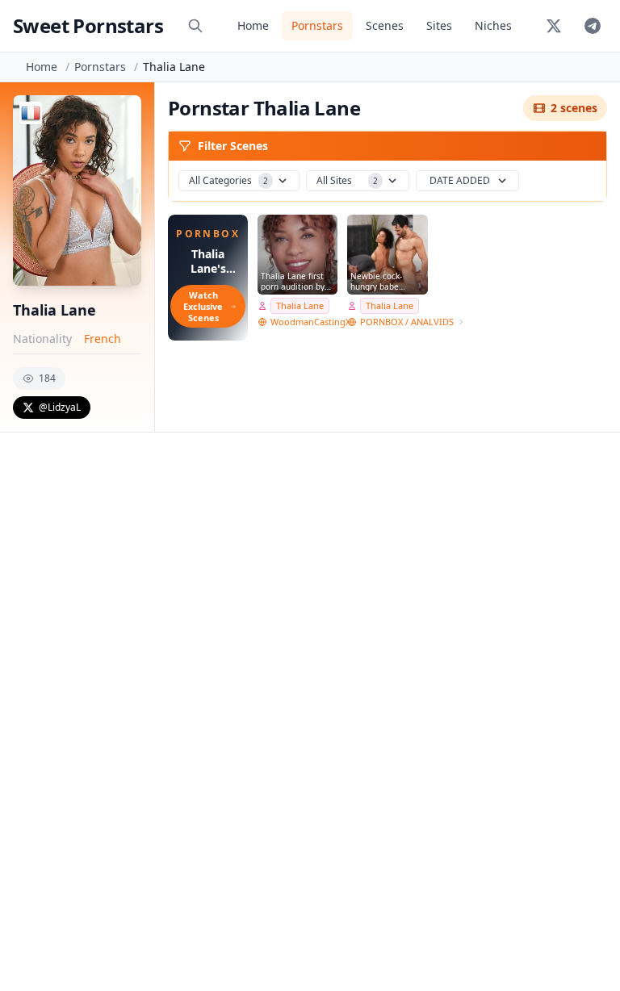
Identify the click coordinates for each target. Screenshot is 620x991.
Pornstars (317, 25)
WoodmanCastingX (310, 322)
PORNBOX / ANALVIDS (407, 322)
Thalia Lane (300, 305)
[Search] (195, 25)
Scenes (385, 25)
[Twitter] (553, 25)
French (102, 338)
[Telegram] (592, 25)
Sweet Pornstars (88, 25)
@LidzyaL (60, 407)
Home (253, 25)
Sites (439, 25)
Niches (493, 25)
